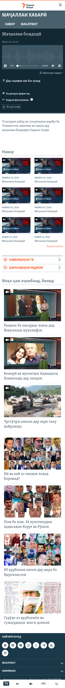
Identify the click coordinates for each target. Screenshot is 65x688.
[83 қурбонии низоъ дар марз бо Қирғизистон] (32, 549)
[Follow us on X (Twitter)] (36, 645)
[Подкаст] (5, 653)
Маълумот (29, 24)
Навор (10, 24)
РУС (44, 683)
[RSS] (51, 645)
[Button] (16, 94)
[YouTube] (31, 684)
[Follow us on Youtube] (21, 645)
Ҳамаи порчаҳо (54, 246)
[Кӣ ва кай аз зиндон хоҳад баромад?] (32, 454)
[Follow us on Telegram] (43, 645)
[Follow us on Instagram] (28, 645)
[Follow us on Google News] (5, 645)
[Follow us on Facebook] (13, 645)
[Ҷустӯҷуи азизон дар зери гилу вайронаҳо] (32, 401)
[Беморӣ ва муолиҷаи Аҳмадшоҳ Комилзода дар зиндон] (32, 353)
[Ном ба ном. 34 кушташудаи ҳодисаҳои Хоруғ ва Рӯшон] (32, 501)
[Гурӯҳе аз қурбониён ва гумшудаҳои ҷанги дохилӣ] (32, 598)
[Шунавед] (17, 684)
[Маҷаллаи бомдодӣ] (16, 166)
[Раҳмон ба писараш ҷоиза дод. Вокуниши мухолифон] (32, 305)
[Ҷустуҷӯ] (57, 684)
